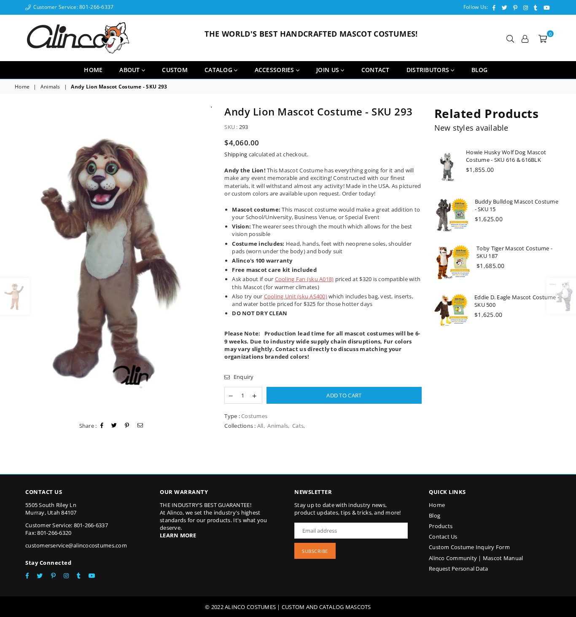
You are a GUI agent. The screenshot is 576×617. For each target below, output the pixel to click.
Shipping (235, 154)
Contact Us (443, 536)
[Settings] (525, 38)
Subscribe (315, 551)
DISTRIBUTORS (428, 70)
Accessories (275, 70)
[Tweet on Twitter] (114, 426)
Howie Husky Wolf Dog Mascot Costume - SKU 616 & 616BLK (506, 156)
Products (440, 526)
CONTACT (375, 70)
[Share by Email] (140, 426)
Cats (298, 425)
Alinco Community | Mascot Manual (476, 558)
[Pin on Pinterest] (127, 426)
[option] (113, 260)
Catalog (219, 70)
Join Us (328, 70)
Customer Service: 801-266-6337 (72, 7)
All (260, 425)
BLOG (479, 70)
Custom (175, 70)
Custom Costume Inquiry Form (469, 547)
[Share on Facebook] (102, 426)
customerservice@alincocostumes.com (76, 545)
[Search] (510, 38)
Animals (50, 86)
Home (93, 70)
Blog (434, 515)
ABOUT (130, 70)
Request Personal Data (458, 568)
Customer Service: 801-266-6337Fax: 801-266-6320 (66, 529)
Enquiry (242, 377)
